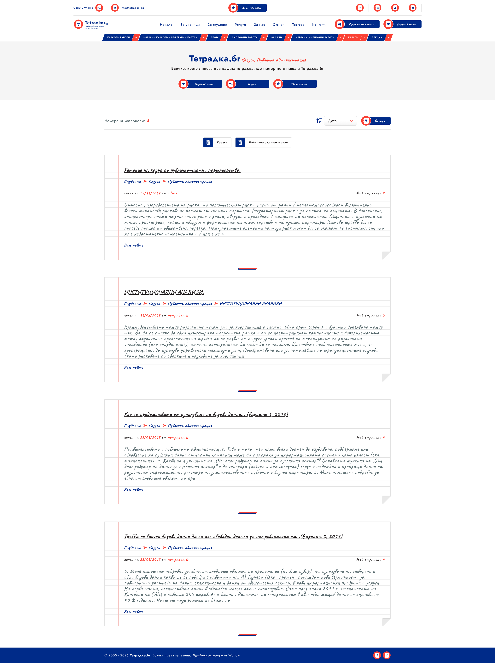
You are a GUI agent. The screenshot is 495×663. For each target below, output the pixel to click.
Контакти (319, 24)
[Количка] (412, 8)
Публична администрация (190, 181)
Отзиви (279, 24)
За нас (259, 24)
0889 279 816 (83, 8)
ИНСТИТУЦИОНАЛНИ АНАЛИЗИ (250, 303)
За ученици (190, 24)
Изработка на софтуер (207, 655)
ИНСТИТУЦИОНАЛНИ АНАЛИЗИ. (164, 292)
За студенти (217, 24)
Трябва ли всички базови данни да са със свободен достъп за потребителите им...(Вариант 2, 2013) (233, 536)
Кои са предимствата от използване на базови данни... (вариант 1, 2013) (206, 414)
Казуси (154, 181)
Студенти (132, 181)
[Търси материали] (360, 8)
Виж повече (133, 245)
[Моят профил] (395, 8)
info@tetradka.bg (132, 8)
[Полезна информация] (377, 8)
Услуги (240, 24)
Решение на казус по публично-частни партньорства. (182, 170)
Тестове (298, 24)
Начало (166, 24)
